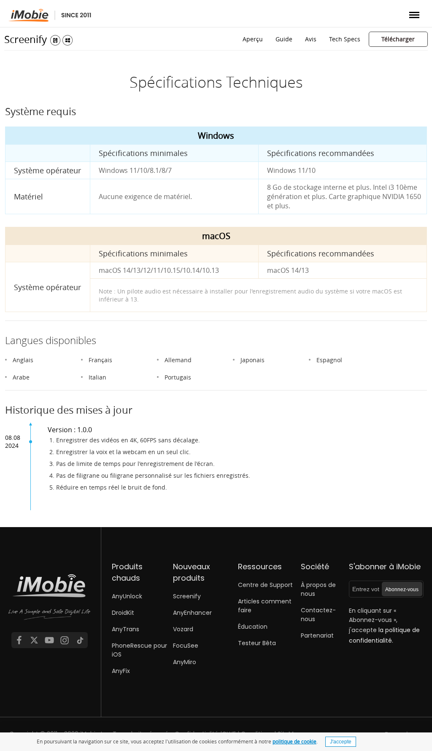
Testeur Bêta (257, 643)
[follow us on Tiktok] (80, 640)
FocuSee (185, 645)
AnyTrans (125, 629)
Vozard (183, 629)
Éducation (252, 626)
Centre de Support (265, 585)
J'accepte (340, 742)
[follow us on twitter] (34, 640)
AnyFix (121, 671)
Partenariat (317, 635)
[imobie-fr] (50, 15)
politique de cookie (294, 741)
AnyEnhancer (192, 612)
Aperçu (253, 39)
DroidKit (123, 612)
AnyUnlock (127, 596)
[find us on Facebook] (19, 640)
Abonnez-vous (401, 589)
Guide (283, 39)
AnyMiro (184, 662)
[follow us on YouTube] (49, 640)
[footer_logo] (49, 602)
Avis (310, 39)
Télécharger (398, 39)
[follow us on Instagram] (64, 640)
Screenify (25, 39)
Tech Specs (344, 39)
